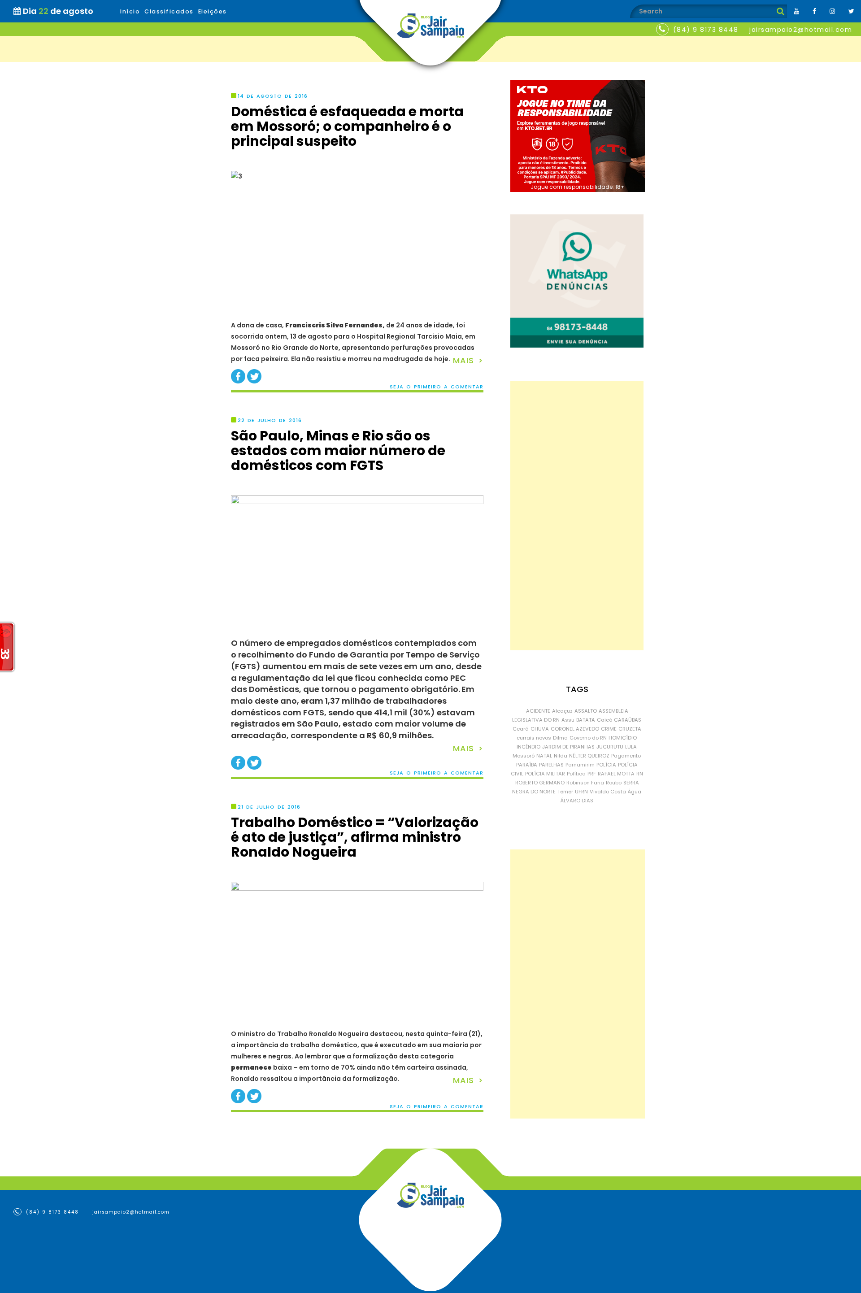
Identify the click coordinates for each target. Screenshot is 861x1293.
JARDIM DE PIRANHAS (568, 746)
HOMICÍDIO (623, 737)
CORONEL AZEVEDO (575, 728)
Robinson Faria (585, 782)
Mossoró (524, 755)
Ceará (521, 728)
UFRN (581, 791)
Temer (565, 791)
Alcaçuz (562, 710)
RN (639, 773)
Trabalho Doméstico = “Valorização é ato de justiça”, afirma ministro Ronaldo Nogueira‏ (354, 837)
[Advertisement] (577, 515)
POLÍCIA (606, 764)
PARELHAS (551, 764)
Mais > (468, 360)
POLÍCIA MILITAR (545, 773)
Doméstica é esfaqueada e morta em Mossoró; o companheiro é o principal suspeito (347, 126)
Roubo (614, 782)
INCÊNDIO (528, 746)
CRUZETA (629, 728)
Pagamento (626, 755)
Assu (567, 719)
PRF (591, 773)
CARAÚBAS (627, 719)
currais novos (534, 737)
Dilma (560, 737)
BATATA (585, 719)
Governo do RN (588, 737)
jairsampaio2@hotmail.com (800, 29)
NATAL (544, 755)
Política (576, 773)
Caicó (604, 719)
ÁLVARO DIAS (577, 800)
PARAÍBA (526, 764)
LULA (631, 746)
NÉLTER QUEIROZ (589, 755)
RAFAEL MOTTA (616, 773)
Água (634, 791)
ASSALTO (585, 710)
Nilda (560, 755)
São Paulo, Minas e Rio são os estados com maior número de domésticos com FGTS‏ (338, 450)
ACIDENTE (538, 710)
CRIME (609, 728)
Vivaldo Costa (608, 791)
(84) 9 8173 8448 (706, 29)
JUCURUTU (609, 746)
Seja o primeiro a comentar (436, 386)
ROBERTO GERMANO (540, 782)
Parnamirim (580, 764)
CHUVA (540, 728)
